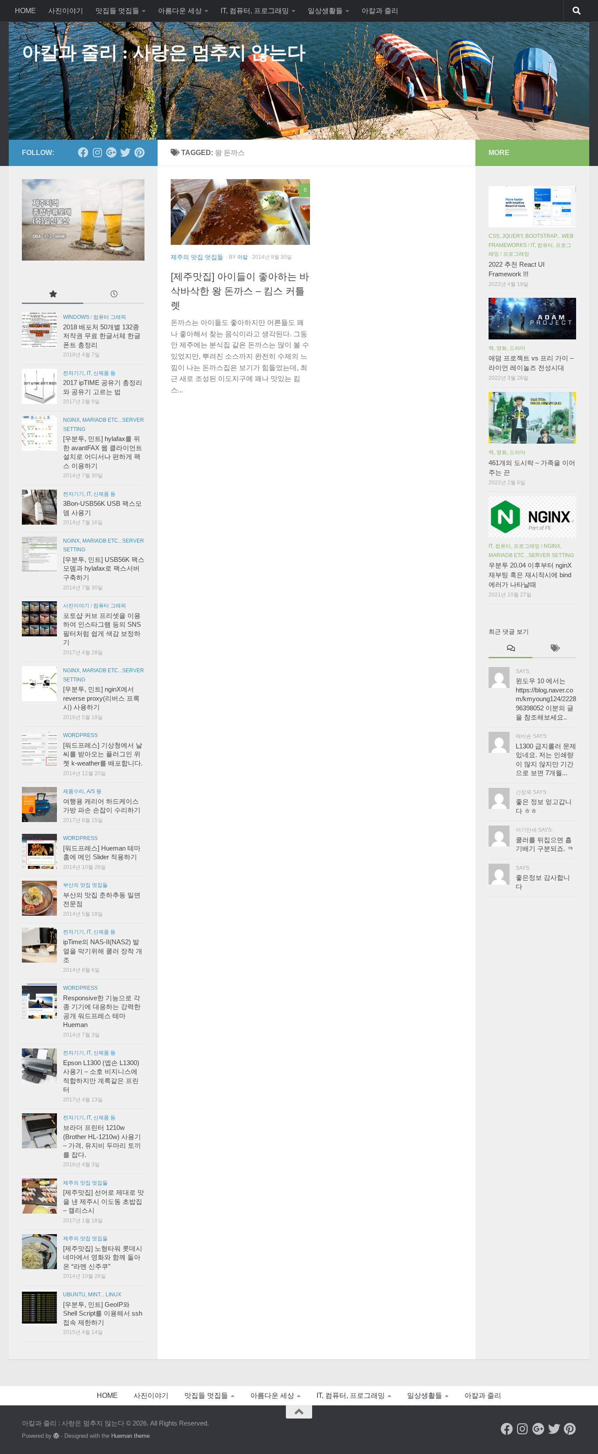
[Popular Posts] (52, 294)
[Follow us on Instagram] (97, 152)
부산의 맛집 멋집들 (85, 885)
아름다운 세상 (180, 10)
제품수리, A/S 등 (82, 791)
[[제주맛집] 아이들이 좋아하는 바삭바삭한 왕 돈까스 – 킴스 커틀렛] (240, 212)
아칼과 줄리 (380, 10)
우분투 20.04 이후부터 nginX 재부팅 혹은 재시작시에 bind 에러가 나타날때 (530, 575)
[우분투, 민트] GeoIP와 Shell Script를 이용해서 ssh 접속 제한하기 (102, 1313)
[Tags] (554, 648)
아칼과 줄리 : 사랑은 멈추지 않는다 (163, 52)
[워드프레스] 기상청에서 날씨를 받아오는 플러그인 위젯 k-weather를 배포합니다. (103, 754)
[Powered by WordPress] (56, 1436)
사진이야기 (65, 10)
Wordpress (80, 735)
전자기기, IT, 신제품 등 (89, 373)
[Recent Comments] (510, 648)
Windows (76, 317)
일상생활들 (325, 10)
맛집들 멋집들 (117, 10)
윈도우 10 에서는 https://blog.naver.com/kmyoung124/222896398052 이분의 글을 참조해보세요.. (546, 699)
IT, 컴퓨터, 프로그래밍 (255, 10)
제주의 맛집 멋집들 (197, 257)
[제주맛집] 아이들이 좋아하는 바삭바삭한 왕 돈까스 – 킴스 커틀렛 (240, 291)
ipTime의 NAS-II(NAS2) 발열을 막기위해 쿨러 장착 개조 (102, 951)
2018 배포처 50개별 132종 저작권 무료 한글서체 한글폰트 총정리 (102, 336)
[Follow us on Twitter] (125, 152)
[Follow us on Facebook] (83, 152)
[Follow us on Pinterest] (139, 152)
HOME (25, 10)
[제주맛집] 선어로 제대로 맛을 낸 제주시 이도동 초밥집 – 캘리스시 (103, 1201)
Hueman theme (130, 1436)
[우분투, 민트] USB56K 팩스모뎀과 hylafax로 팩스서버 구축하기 (103, 568)
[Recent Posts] (113, 294)
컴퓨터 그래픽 (109, 317)
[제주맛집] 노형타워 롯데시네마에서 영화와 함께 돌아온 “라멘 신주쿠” (102, 1257)
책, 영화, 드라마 (507, 348)
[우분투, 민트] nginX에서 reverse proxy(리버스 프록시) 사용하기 (101, 698)
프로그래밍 (516, 254)
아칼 (242, 257)
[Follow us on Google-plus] (111, 152)
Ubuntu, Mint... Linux (92, 1295)
